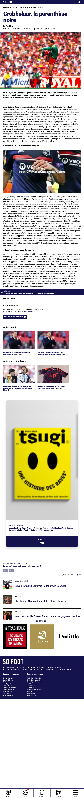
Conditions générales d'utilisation (16, 669)
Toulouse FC (31, 695)
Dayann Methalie (8, 680)
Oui (5, 570)
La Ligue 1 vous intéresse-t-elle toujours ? (22, 566)
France (29, 691)
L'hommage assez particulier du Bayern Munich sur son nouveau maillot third (51, 367)
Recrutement (66, 669)
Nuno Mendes (7, 691)
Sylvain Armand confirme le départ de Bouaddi (20, 579)
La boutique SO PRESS (37, 668)
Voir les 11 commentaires (13, 317)
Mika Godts (7, 693)
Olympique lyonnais (33, 680)
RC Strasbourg (32, 684)
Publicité (36, 669)
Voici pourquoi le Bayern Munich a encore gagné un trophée (24, 609)
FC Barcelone (31, 688)
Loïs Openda (7, 684)
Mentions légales (56, 668)
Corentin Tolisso (8, 690)
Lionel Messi (7, 686)
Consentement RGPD (50, 669)
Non (11, 570)
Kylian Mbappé (8, 695)
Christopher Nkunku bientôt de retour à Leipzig (20, 594)
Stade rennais (31, 686)
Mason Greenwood (9, 688)
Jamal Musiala (8, 678)
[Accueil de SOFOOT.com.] (13, 2)
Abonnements (10, 668)
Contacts (22, 668)
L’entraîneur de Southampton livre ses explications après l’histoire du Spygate (51, 333)
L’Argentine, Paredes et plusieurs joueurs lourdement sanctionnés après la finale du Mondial (18, 368)
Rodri (4, 682)
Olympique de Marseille (35, 682)
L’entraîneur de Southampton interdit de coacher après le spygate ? (18, 333)
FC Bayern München (34, 690)
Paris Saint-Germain (34, 678)
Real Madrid (31, 693)
